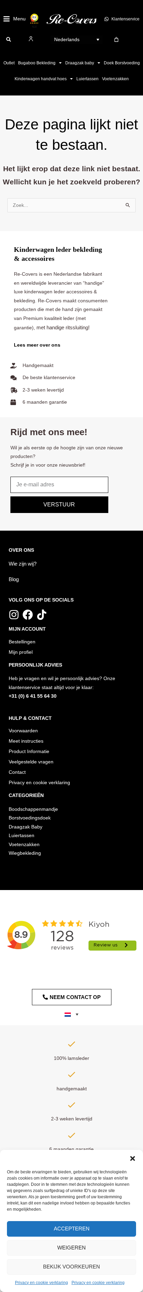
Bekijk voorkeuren (71, 1267)
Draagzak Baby (25, 827)
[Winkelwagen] (116, 40)
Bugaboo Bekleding (37, 63)
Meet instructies (26, 741)
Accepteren (72, 1228)
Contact (17, 772)
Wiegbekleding (25, 853)
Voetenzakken (115, 78)
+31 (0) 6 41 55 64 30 (33, 696)
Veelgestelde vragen (31, 761)
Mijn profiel (21, 652)
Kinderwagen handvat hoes (41, 78)
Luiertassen (87, 78)
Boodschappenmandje (33, 809)
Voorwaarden (23, 730)
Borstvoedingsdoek (30, 818)
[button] (132, 1158)
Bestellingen (22, 641)
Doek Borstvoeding (122, 63)
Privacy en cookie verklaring (41, 1282)
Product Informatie (29, 751)
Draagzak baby (79, 63)
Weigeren (71, 1247)
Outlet (9, 63)
